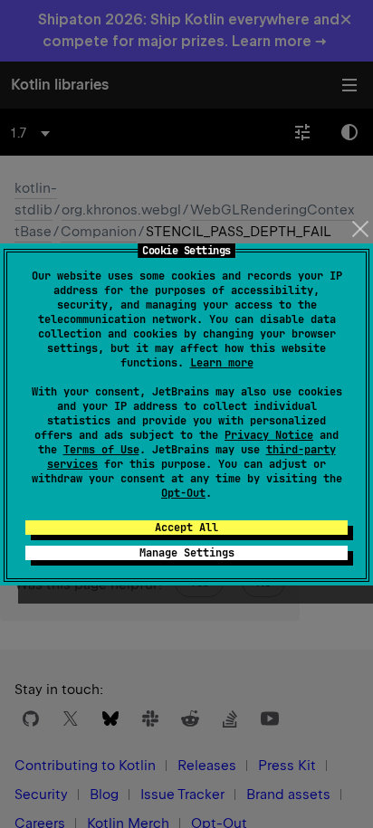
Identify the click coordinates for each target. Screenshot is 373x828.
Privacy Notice (269, 435)
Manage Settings (186, 553)
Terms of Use (101, 450)
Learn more (221, 363)
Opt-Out (183, 493)
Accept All (186, 527)
